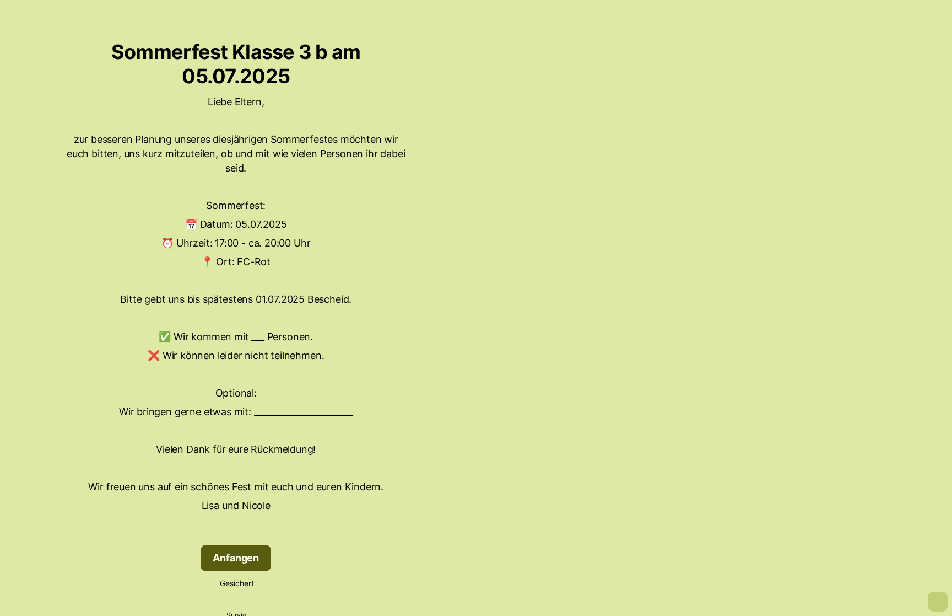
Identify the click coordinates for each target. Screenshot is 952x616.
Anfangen (236, 558)
